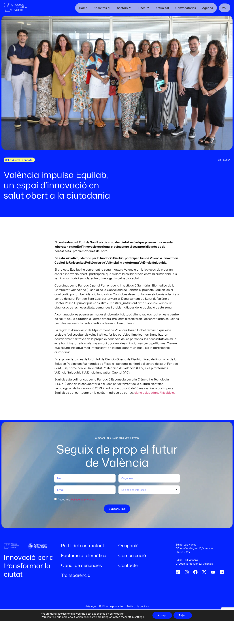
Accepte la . (77, 499)
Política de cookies (138, 606)
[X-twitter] (204, 572)
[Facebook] (195, 572)
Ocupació (128, 545)
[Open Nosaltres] (109, 8)
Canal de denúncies (81, 565)
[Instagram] (186, 572)
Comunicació (132, 555)
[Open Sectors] (130, 8)
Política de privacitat (83, 499)
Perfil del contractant (82, 545)
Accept (162, 615)
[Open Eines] (147, 8)
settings (139, 616)
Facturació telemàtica (83, 555)
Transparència (75, 575)
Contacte (128, 565)
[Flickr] (222, 572)
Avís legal (90, 606)
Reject (182, 615)
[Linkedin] (178, 572)
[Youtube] (213, 572)
